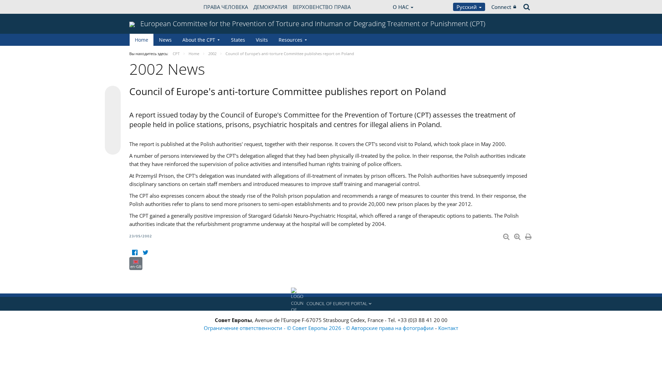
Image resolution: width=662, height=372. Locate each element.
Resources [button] (290, 40)
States (238, 40)
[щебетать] (145, 252)
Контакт (448, 327)
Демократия (270, 6)
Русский (467, 6)
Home (141, 40)
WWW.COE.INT (146, 7)
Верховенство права (322, 6)
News (165, 40)
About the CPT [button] (198, 40)
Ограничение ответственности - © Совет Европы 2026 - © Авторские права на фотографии (319, 327)
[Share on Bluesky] (113, 94)
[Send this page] (113, 147)
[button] (331, 304)
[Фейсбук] (134, 252)
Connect (501, 6)
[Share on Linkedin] (113, 133)
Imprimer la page (529, 235)
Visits (262, 40)
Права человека (225, 6)
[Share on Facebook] (113, 120)
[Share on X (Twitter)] (113, 107)
